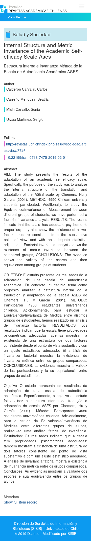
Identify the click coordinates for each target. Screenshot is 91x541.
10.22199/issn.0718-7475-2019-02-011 (37, 157)
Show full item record (20, 502)
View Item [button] (16, 17)
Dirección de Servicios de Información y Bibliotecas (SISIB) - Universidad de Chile (46, 526)
